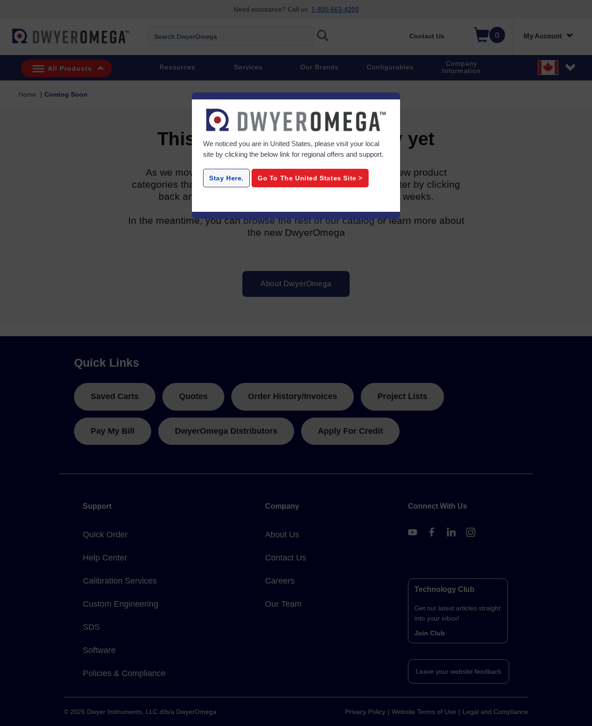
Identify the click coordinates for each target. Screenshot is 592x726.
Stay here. (226, 178)
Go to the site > (310, 178)
